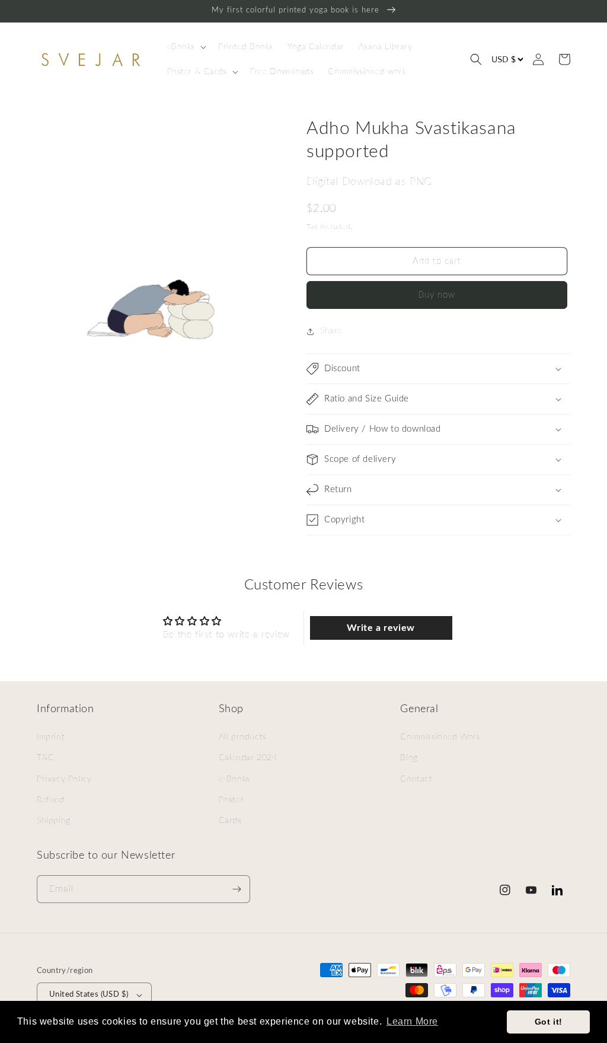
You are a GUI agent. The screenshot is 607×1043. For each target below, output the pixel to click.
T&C (46, 758)
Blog (408, 758)
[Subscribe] (236, 889)
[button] (186, 46)
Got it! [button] (549, 1021)
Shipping (54, 820)
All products (243, 737)
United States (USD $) (88, 995)
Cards (230, 820)
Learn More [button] (412, 1021)
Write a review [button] (380, 628)
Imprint (51, 737)
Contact (416, 779)
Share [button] (331, 331)
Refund (51, 800)
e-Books (234, 779)
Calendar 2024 (248, 758)
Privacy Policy (64, 779)
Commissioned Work (440, 737)
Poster (231, 800)
